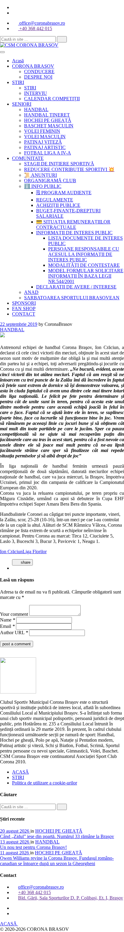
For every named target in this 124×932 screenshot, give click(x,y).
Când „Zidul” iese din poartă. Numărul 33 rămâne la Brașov (57, 836)
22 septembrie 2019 (18, 324)
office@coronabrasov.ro (41, 23)
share (25, 562)
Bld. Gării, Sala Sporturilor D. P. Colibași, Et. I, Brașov (70, 897)
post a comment (16, 644)
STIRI (18, 777)
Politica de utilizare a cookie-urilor (44, 782)
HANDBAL (12, 329)
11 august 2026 (15, 852)
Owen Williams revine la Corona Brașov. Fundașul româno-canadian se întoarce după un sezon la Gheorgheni (57, 861)
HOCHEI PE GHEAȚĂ (58, 831)
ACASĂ (20, 772)
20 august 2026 (15, 831)
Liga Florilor (35, 551)
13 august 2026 (15, 841)
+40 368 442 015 (35, 28)
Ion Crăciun (11, 551)
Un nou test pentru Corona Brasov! (33, 847)
